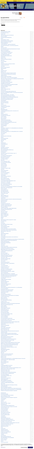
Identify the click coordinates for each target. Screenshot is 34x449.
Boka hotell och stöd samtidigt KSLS (5, 185)
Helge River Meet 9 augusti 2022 (4, 233)
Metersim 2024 (2, 108)
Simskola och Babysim (3, 116)
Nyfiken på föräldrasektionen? (4, 148)
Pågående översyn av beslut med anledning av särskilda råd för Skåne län (9, 343)
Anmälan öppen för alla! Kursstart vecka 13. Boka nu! (7, 248)
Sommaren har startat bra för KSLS (5, 296)
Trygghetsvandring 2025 (4, 75)
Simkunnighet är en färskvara (4, 86)
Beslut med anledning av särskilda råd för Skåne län (7, 336)
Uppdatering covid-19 (3, 348)
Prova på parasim (3, 146)
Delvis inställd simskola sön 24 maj (5, 413)
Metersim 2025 (2, 60)
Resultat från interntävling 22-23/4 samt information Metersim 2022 (9, 240)
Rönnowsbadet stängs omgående (5, 312)
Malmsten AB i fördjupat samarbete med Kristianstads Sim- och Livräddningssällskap (11, 389)
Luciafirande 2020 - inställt (4, 350)
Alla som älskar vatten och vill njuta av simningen (6, 224)
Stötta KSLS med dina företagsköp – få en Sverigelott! (7, 94)
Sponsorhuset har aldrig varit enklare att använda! (7, 99)
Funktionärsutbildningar (4, 125)
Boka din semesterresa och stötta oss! (5, 156)
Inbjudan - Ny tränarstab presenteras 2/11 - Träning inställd (8, 273)
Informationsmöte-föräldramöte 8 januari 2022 (6, 256)
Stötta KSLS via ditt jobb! (4, 164)
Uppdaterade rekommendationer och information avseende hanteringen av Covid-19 (11, 367)
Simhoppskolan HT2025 (4, 70)
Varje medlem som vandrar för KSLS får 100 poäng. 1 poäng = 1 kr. (9, 153)
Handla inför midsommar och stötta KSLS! (6, 176)
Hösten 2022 (2, 232)
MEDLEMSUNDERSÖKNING (4, 109)
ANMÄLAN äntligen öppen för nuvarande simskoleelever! (7, 249)
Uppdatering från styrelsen (4, 335)
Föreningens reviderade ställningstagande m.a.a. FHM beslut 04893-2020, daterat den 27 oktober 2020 (13, 358)
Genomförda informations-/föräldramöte (6, 294)
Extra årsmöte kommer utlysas (4, 138)
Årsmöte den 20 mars (3, 90)
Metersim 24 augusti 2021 (4, 297)
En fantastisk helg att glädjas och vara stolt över (6, 365)
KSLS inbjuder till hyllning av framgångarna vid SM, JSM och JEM (8, 122)
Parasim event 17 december (4, 211)
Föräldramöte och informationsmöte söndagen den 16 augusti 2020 (9, 390)
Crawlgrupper (2, 434)
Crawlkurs (2, 69)
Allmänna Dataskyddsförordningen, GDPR (6, 436)
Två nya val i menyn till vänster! (4, 442)
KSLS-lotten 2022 (3, 223)
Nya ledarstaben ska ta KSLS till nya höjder (6, 270)
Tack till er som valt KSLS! (4, 47)
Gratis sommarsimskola (4, 132)
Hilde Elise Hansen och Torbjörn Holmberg (6, 366)
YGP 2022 (2, 218)
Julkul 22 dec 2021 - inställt (4, 257)
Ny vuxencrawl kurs (5, 17)
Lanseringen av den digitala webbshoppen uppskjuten (7, 382)
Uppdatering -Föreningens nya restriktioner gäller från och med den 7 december (10, 342)
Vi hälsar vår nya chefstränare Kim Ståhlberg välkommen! (7, 405)
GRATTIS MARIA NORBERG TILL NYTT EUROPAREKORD (7, 437)
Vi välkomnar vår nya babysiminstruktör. (5, 51)
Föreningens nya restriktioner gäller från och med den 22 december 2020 (9, 334)
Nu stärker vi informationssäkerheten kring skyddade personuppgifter (9, 84)
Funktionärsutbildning (3, 100)
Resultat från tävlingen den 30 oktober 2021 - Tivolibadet (7, 271)
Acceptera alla (30, 447)
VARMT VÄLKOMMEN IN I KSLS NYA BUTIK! (6, 380)
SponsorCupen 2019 (3, 435)
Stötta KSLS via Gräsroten (4, 216)
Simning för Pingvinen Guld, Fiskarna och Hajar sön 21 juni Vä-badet (9, 406)
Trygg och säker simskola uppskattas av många (6, 313)
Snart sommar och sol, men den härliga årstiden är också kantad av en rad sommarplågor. (11, 186)
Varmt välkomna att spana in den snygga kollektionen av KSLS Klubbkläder (10, 295)
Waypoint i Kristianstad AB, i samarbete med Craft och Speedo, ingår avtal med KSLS (11, 388)
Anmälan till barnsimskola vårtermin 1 (5, 262)
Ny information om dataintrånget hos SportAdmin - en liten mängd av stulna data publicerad (12, 92)
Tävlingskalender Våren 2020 (4, 429)
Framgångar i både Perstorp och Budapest (6, 279)
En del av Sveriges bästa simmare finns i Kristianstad (7, 395)
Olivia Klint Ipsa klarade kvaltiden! (5, 310)
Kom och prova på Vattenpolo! (4, 288)
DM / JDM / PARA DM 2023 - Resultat (5, 161)
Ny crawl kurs (2, 194)
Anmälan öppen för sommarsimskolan (5, 179)
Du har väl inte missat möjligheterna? (5, 172)
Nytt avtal (2, 38)
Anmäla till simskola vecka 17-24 (5, 309)
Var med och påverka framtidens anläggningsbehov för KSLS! (8, 180)
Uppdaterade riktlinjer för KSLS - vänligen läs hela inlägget (8, 359)
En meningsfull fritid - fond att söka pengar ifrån (6, 381)
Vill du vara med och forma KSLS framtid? (6, 341)
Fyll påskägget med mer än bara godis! (5, 83)
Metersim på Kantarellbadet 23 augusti (5, 396)
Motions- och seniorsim (4, 117)
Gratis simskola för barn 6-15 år (4, 411)
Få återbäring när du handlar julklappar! (5, 106)
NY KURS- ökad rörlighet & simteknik (5, 414)
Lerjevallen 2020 (3, 399)
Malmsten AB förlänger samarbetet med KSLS (6, 55)
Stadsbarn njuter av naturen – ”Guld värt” (5, 403)
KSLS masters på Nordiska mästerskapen (6, 162)
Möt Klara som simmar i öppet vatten (5, 67)
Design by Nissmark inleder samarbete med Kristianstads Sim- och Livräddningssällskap (11, 287)
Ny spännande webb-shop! (4, 200)
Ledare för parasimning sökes (4, 272)
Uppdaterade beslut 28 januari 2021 (5, 328)
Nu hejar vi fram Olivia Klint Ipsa (4, 311)
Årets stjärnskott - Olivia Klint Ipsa (5, 147)
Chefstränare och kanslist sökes (5, 130)
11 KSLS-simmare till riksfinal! (4, 265)
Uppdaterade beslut (3, 326)
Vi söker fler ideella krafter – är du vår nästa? (6, 53)
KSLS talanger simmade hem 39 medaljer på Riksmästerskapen (8, 372)
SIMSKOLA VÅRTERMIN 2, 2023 (4, 195)
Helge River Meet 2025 (3, 68)
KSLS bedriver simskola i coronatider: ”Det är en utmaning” (8, 319)
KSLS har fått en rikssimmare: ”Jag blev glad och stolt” (7, 373)
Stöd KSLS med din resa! (4, 177)
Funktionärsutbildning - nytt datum (5, 39)
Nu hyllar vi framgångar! (3, 305)
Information (2, 364)
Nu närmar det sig (3, 145)
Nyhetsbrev (2, 46)
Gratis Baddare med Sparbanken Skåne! (5, 258)
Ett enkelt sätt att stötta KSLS (4, 114)
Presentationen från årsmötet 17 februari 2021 (6, 320)
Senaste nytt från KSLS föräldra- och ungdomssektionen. (7, 263)
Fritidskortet (2, 62)
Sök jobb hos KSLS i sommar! (4, 193)
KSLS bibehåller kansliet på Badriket (5, 54)
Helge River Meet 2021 (3, 286)
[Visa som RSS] (24, 17)
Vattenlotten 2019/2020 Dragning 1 (5, 430)
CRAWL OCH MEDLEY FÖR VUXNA (5, 192)
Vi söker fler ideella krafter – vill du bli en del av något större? (8, 44)
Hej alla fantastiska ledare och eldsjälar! (5, 31)
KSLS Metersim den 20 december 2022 (5, 203)
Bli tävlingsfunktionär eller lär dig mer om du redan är (7, 289)
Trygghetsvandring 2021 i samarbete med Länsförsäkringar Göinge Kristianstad (10, 303)
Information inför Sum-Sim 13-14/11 (5, 266)
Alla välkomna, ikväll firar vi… (4, 124)
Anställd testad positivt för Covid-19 (5, 302)
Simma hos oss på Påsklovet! (4, 317)
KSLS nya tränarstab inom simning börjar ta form (6, 52)
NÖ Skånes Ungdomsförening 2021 (5, 241)
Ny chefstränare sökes (3, 280)
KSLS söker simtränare (3, 61)
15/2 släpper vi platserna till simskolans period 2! (7, 250)
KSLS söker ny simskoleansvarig (5, 123)
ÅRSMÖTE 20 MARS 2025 (4, 93)
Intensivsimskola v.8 (3, 202)
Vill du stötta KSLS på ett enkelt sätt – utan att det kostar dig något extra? (9, 45)
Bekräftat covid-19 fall (3, 356)
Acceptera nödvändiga (24, 447)
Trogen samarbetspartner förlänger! (5, 226)
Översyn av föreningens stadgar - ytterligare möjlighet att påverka (8, 208)
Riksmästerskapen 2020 (4, 404)
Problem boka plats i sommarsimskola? (5, 412)
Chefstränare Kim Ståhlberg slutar (5, 281)
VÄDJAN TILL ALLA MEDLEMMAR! (5, 325)
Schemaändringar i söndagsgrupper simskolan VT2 (7, 419)
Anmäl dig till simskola (3, 171)
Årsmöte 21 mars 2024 (3, 154)
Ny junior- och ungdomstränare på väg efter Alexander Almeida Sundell (9, 344)
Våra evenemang (3, 133)
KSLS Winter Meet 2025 (3, 107)
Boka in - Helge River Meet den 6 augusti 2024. (6, 184)
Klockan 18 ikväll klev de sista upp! (5, 178)
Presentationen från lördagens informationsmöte (6, 255)
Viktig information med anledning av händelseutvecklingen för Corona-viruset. (10, 422)
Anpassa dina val (3, 447)
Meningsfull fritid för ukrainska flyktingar (6, 242)
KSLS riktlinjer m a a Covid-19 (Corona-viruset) (6, 421)
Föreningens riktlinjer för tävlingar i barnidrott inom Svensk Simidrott (9, 247)
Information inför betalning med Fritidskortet (6, 59)
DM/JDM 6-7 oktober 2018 (4, 438)
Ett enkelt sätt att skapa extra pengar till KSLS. (6, 37)
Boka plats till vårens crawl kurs (4, 101)
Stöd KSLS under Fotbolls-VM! (4, 170)
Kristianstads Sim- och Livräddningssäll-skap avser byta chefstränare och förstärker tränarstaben (12, 239)
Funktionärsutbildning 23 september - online (6, 375)
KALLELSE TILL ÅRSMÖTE (4, 36)
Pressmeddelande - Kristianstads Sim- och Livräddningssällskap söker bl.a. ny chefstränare (12, 131)
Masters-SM (2, 140)
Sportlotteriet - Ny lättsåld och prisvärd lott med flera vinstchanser (9, 333)
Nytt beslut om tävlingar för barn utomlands (6, 76)
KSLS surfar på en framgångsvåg (5, 374)
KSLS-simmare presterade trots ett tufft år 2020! (6, 318)
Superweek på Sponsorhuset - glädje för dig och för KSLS (8, 420)
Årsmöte (2, 427)
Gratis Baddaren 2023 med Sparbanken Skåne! (6, 209)
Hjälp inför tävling (3, 383)
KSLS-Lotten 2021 (3, 264)
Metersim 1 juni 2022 (3, 234)
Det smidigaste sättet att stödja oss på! (5, 115)
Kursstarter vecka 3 (3, 428)
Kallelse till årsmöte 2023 (4, 201)
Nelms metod (2, 352)
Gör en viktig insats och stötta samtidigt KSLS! (6, 155)
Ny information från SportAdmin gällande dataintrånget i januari (8, 91)
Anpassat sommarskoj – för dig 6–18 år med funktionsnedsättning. (9, 77)
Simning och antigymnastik (4, 227)
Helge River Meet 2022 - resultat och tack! (6, 231)
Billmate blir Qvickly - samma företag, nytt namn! (6, 187)
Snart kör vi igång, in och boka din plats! (5, 327)
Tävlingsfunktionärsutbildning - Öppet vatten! (6, 85)
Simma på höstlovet (3, 278)
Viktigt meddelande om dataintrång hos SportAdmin (7, 98)
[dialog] (17, 445)
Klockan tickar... (3, 169)
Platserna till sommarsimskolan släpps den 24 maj (7, 304)
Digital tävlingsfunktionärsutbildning (5, 349)
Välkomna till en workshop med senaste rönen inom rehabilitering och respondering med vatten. (12, 78)
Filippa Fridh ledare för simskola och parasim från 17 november (8, 219)
